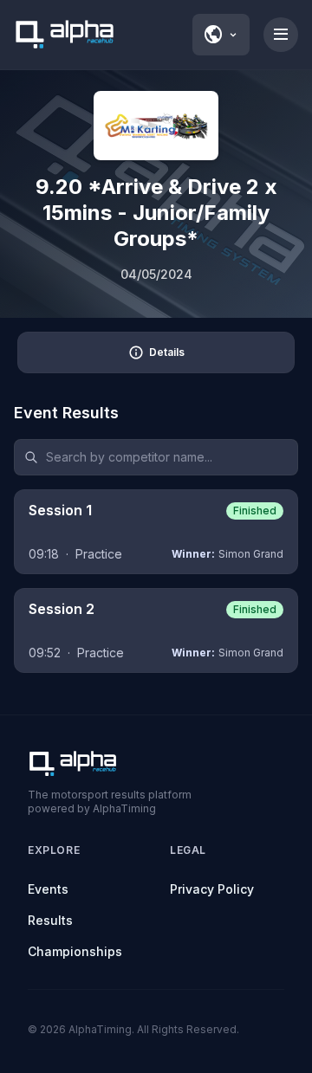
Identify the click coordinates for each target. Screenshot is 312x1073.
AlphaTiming (100, 1029)
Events (48, 889)
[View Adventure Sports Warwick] (156, 125)
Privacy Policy (212, 889)
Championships (75, 951)
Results (50, 920)
